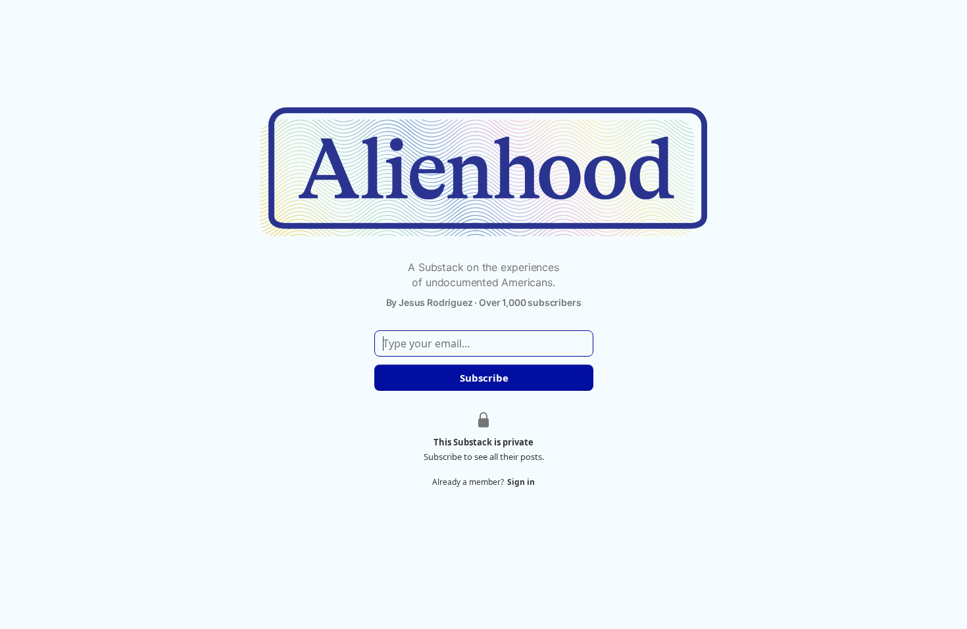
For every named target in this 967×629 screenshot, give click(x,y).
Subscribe (483, 377)
